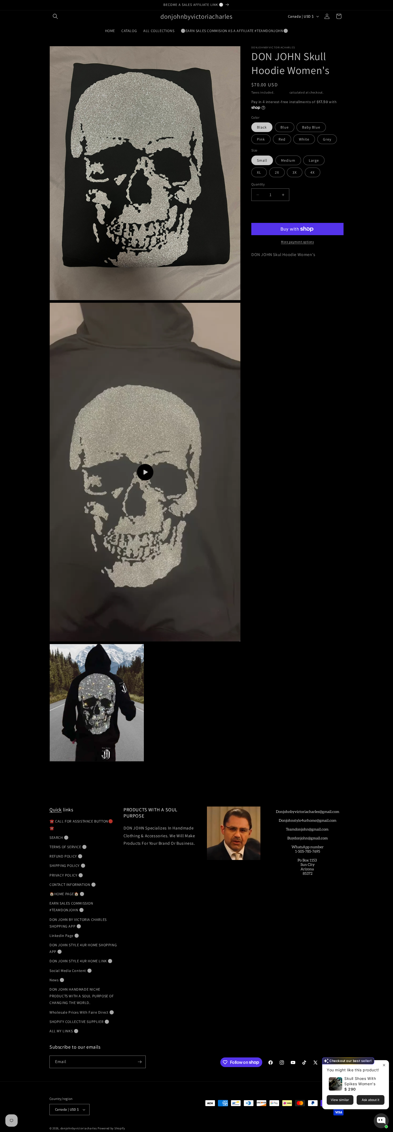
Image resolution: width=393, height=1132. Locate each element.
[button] (55, 16)
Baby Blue (311, 127)
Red (282, 139)
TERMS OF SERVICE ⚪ (68, 846)
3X (294, 172)
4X (312, 172)
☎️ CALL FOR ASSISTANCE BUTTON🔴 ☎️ (81, 824)
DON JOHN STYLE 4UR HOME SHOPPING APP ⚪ (83, 948)
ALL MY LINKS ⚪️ (63, 1031)
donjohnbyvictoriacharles (78, 1128)
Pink (261, 139)
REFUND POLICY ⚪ (66, 856)
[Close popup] (384, 1065)
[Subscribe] (139, 1062)
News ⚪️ (56, 980)
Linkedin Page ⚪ (64, 935)
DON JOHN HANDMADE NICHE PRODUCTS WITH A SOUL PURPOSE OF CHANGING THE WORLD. (81, 996)
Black (262, 127)
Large (314, 160)
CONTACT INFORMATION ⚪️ (72, 884)
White (304, 139)
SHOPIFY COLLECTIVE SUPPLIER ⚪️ (79, 1021)
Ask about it (370, 1100)
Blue (284, 127)
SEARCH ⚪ (59, 837)
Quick (55, 810)
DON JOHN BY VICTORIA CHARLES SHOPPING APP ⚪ (78, 923)
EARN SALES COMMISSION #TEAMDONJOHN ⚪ (71, 906)
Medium (288, 160)
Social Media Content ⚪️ (70, 970)
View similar (340, 1100)
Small (262, 160)
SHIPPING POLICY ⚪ (67, 865)
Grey (327, 139)
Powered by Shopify (111, 1128)
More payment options (297, 242)
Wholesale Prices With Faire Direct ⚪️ (81, 1012)
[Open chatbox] (381, 1120)
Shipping (282, 92)
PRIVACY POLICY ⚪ (66, 875)
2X (277, 172)
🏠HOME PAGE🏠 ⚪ (66, 893)
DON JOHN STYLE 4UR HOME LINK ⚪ (81, 961)
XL (259, 172)
